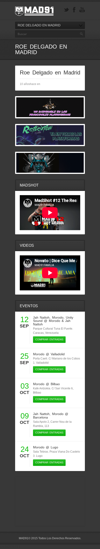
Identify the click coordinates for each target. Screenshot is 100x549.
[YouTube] (82, 10)
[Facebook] (74, 10)
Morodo (57, 317)
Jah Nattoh (41, 317)
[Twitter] (66, 10)
